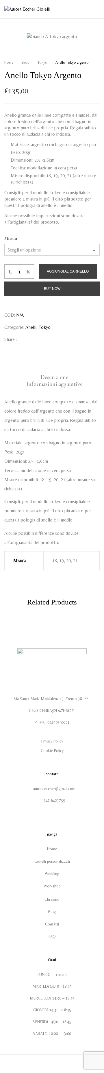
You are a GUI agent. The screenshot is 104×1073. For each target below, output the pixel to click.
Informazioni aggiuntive (54, 384)
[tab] (54, 377)
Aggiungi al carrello (68, 271)
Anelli (30, 327)
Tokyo (42, 62)
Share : (10, 339)
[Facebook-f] (47, 813)
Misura (10, 238)
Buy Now (52, 289)
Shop (25, 62)
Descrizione (54, 377)
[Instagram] (56, 813)
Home (8, 62)
